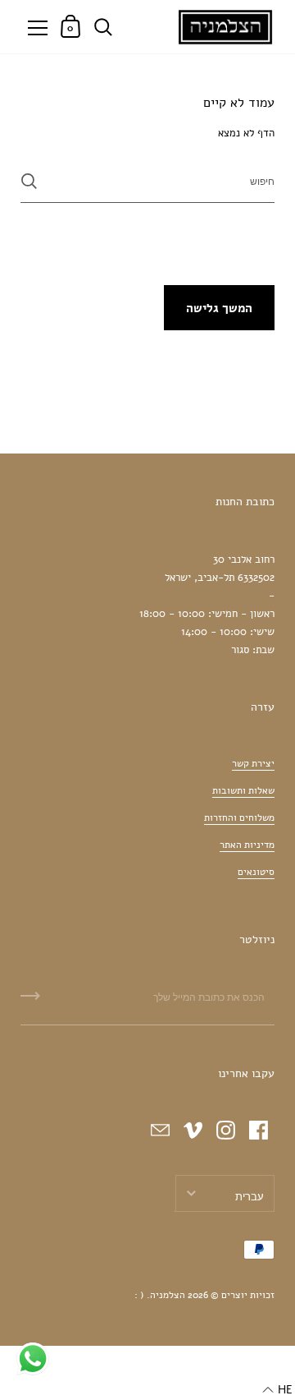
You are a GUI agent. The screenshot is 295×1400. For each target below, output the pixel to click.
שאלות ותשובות (243, 790)
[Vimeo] (192, 1129)
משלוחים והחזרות (239, 817)
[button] (277, 1390)
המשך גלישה (219, 308)
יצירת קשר (253, 763)
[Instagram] (225, 1129)
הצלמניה (167, 1294)
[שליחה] (29, 181)
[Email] (159, 1129)
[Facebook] (258, 1129)
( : (139, 1294)
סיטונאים (256, 871)
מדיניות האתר (247, 844)
